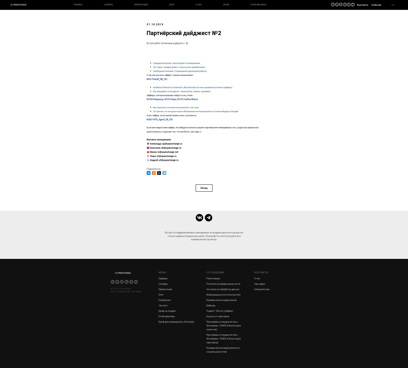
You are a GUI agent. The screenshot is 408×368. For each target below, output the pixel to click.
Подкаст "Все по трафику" (220, 311)
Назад (204, 188)
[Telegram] (164, 173)
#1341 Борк (170, 99)
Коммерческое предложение (221, 300)
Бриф (226, 4)
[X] (159, 173)
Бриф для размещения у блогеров (176, 322)
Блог (171, 4)
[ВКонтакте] (148, 173)
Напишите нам (261, 289)
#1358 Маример (155, 99)
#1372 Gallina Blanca (187, 99)
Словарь (108, 4)
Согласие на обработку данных (222, 289)
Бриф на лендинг (167, 311)
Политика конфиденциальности (223, 284)
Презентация (141, 4)
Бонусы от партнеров (217, 316)
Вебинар (210, 305)
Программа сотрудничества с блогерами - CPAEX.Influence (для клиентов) (223, 326)
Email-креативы (167, 316)
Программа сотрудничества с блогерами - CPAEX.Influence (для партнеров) (223, 339)
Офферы (78, 4)
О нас (199, 4)
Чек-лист (163, 305)
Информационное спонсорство (223, 294)
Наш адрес (259, 284)
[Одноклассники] (154, 173)
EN (392, 5)
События (376, 5)
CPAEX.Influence (258, 4)
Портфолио (165, 300)
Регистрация (213, 278)
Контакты (362, 5)
